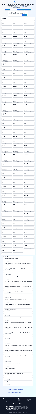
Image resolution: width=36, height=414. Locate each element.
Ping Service (7, 29)
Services (19, 400)
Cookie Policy (28, 401)
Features (19, 399)
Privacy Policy (28, 400)
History (19, 401)
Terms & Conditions (29, 399)
